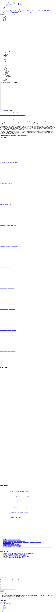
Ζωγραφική (7, 60)
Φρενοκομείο (7, 48)
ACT (3, 64)
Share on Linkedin (16, 115)
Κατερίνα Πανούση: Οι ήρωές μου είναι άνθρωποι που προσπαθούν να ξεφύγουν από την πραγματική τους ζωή (22, 5)
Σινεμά (6, 66)
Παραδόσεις (7, 73)
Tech (6, 77)
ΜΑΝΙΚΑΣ (19, 135)
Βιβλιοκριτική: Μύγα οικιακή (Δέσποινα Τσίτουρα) (11, 2)
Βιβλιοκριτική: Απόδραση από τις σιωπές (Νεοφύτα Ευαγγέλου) (23, 553)
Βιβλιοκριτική (7, 51)
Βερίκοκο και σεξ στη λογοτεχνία (8, 6)
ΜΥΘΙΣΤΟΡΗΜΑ (24, 135)
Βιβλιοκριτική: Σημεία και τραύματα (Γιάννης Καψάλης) (12, 8)
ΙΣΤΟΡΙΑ (4, 69)
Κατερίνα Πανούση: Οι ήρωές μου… (6, 183)
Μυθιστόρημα (7, 52)
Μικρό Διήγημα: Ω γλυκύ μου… (6, 267)
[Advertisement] (28, 35)
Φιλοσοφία (7, 71)
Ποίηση (6, 53)
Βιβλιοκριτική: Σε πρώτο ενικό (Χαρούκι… (8, 330)
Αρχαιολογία (7, 70)
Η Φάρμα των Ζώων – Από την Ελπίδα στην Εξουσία (12, 3)
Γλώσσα (6, 72)
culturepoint (5, 554)
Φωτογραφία (7, 63)
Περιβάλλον (7, 78)
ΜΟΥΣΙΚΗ (5, 55)
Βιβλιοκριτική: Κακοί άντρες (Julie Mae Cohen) (16, 557)
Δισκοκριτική (7, 58)
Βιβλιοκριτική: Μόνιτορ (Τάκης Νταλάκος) (7, 309)
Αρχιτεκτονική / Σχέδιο (9, 62)
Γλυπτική (6, 61)
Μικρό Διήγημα (7, 54)
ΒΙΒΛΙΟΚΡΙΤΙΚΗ (9, 135)
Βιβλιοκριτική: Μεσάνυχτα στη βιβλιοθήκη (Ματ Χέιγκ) (18, 554)
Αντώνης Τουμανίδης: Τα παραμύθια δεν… (7, 351)
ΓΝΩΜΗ (4, 49)
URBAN (4, 74)
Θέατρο (6, 65)
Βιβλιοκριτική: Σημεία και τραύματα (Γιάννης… (8, 225)
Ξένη (6, 57)
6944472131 (5, 602)
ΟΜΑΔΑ (4, 80)
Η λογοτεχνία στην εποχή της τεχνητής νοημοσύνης (21, 556)
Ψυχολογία (7, 75)
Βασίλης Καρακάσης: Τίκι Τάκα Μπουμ (7, 288)
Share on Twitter (10, 115)
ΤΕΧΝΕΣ (4, 59)
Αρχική (4, 45)
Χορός (6, 68)
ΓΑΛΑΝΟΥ (15, 135)
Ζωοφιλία (6, 79)
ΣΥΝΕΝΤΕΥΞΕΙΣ (6, 46)
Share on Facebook (3, 115)
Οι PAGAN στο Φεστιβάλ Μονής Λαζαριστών (11, 7)
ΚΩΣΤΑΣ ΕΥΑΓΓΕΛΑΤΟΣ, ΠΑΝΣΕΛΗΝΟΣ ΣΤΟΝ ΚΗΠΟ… (11, 246)
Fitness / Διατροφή (8, 76)
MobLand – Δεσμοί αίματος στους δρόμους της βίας (12, 9)
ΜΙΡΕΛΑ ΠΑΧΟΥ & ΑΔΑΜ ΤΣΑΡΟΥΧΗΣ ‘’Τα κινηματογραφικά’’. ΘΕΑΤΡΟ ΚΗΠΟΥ (18, 12)
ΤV (5, 67)
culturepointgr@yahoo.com (7, 603)
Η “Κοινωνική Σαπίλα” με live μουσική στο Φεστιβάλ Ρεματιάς (14, 4)
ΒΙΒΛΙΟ (4, 50)
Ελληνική (6, 56)
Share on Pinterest (22, 115)
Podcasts (6, 47)
